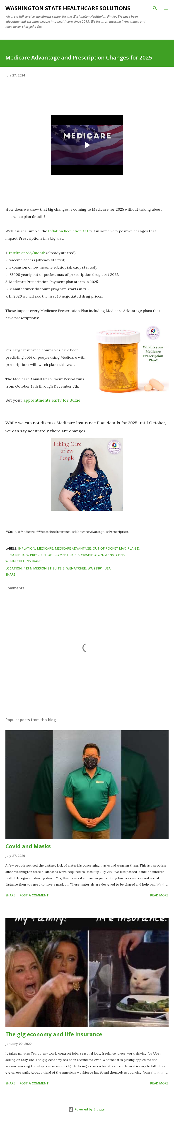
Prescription (16, 555)
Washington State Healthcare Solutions (67, 8)
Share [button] (10, 574)
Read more (159, 895)
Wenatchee (114, 555)
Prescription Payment (49, 555)
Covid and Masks (28, 846)
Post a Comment (34, 895)
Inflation (26, 548)
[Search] (155, 8)
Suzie (74, 555)
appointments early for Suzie (51, 400)
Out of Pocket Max (109, 548)
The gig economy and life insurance (53, 1034)
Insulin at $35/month (27, 252)
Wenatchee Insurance (24, 561)
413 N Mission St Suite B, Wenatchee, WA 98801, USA (67, 568)
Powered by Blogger (90, 1109)
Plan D (133, 548)
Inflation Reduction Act (68, 231)
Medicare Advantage (73, 548)
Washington (92, 555)
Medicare (45, 548)
